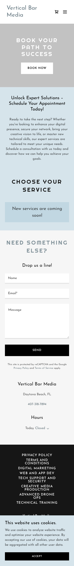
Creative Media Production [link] (37, 488)
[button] (65, 12)
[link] (27, 15)
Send (37, 350)
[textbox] (37, 278)
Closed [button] (40, 428)
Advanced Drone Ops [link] (37, 496)
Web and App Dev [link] (37, 473)
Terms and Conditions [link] (37, 462)
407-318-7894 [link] (37, 404)
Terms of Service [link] (44, 368)
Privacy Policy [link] (21, 368)
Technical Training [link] (36, 503)
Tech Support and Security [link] (37, 480)
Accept (37, 556)
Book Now (37, 68)
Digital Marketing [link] (37, 468)
